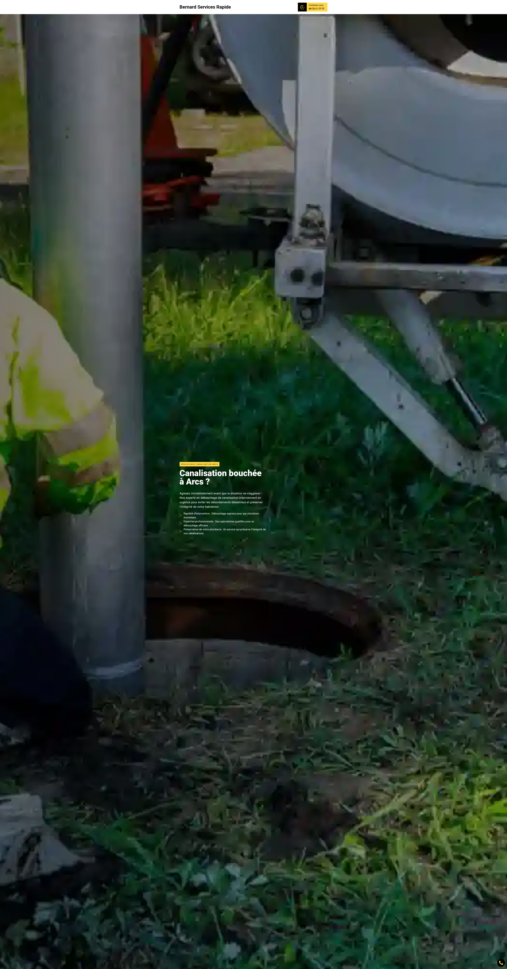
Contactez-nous (316, 5)
